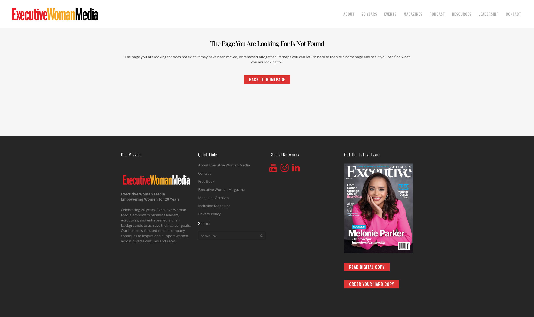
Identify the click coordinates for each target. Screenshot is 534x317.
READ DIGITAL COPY (367, 267)
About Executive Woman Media (224, 165)
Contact (204, 173)
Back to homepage (267, 79)
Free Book (206, 181)
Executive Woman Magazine (221, 189)
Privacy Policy (209, 214)
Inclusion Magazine (214, 206)
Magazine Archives (213, 197)
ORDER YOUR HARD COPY (371, 284)
